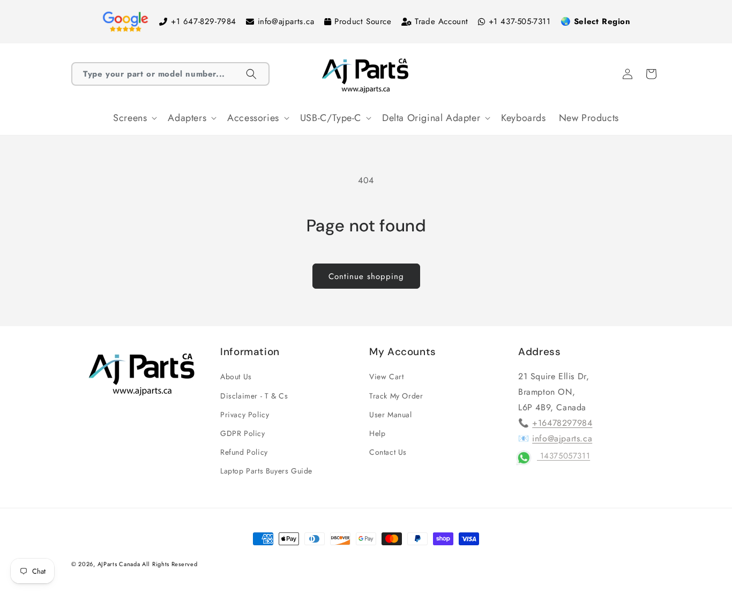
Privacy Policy (244, 414)
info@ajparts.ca (286, 21)
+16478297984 (562, 423)
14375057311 (563, 456)
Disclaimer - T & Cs (254, 395)
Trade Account (441, 21)
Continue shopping (366, 276)
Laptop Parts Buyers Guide (266, 470)
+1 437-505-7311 (520, 21)
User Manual (390, 414)
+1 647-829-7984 (203, 21)
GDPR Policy (242, 433)
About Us (236, 376)
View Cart (386, 376)
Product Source (362, 21)
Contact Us (388, 452)
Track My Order (396, 395)
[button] (170, 74)
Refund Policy (244, 452)
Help (377, 433)
